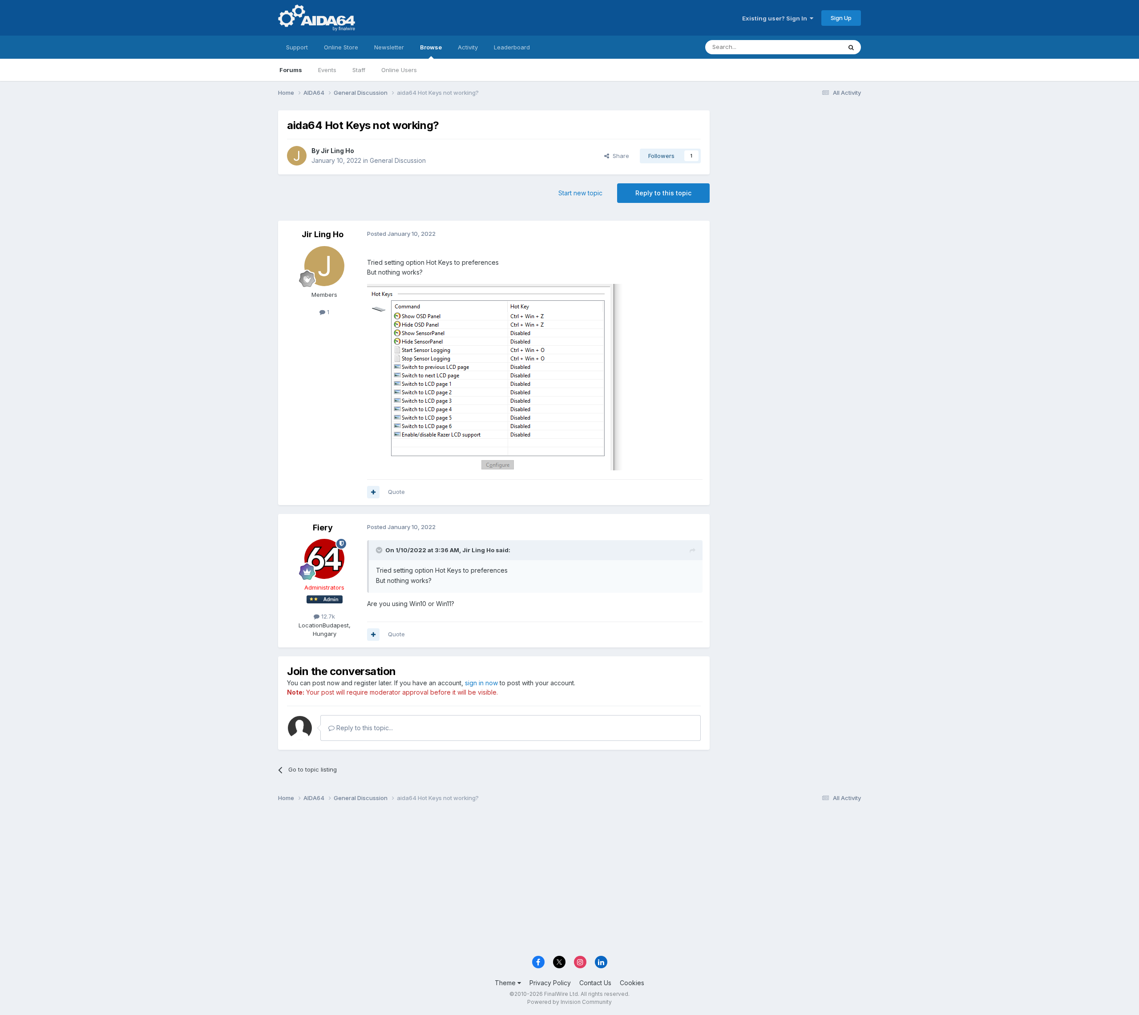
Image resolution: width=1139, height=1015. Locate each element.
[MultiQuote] (373, 492)
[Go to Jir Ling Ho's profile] (297, 156)
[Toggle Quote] (380, 550)
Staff (358, 69)
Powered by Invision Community (569, 1002)
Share (619, 155)
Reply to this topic (663, 193)
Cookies (632, 983)
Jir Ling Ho (337, 150)
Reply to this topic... (364, 728)
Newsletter (389, 47)
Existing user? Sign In (776, 18)
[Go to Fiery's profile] (324, 559)
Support (297, 47)
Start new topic (580, 193)
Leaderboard (512, 47)
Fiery (323, 527)
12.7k (327, 616)
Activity (468, 47)
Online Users (399, 69)
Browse (431, 47)
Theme (506, 983)
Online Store (341, 47)
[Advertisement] (790, 169)
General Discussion (398, 160)
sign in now (481, 683)
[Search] (851, 47)
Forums (290, 69)
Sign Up (841, 17)
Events (327, 69)
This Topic (815, 47)
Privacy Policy (550, 983)
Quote (396, 491)
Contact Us (595, 983)
